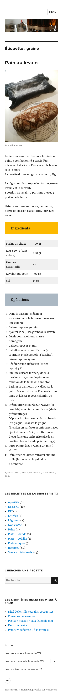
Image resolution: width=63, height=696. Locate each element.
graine (44, 472)
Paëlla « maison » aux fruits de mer (30, 620)
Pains (25, 472)
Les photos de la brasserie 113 (23, 669)
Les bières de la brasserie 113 (23, 653)
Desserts (13, 506)
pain (7, 476)
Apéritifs (13, 502)
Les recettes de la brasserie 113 (24, 661)
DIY (10, 511)
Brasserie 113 (11, 689)
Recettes (33, 472)
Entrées (13, 515)
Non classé (15, 525)
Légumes (14, 520)
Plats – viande (17, 534)
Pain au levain (21, 62)
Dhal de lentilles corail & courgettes (30, 611)
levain (52, 472)
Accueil (9, 645)
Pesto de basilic (18, 625)
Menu (52, 12)
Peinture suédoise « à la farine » (28, 629)
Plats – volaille (17, 538)
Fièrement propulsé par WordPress (39, 689)
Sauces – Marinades (21, 552)
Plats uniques (16, 543)
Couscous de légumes (21, 616)
